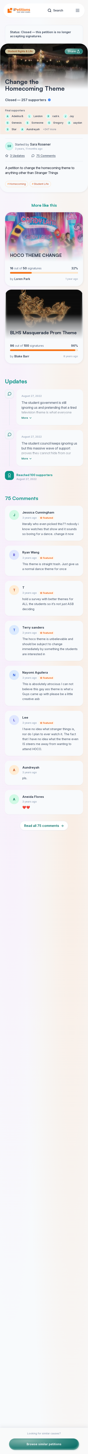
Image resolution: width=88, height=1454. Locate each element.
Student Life (40, 183)
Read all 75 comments (44, 826)
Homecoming (16, 183)
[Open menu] (77, 10)
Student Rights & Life (20, 51)
